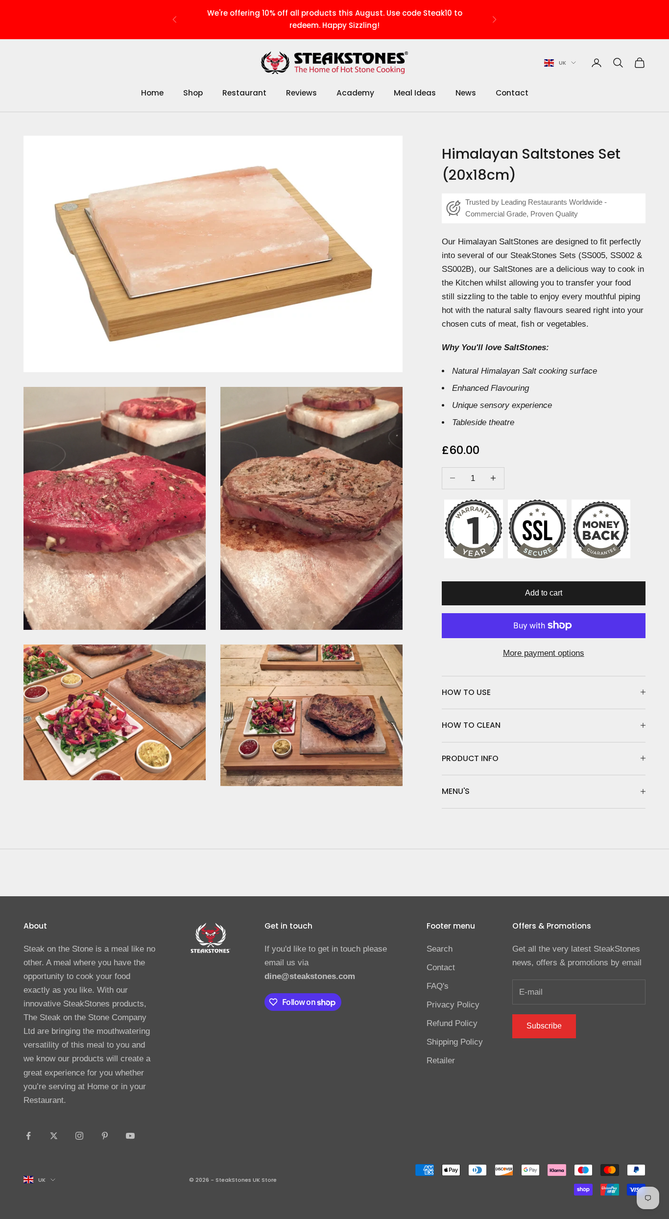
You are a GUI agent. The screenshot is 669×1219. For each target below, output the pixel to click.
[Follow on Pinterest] (105, 1136)
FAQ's (438, 986)
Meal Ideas (415, 93)
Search (440, 949)
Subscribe (544, 1026)
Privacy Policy (453, 1004)
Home (152, 93)
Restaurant (244, 93)
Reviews (301, 93)
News (465, 93)
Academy (355, 93)
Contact (512, 93)
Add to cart (543, 592)
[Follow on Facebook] (28, 1136)
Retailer (441, 1060)
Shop (193, 93)
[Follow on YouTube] (130, 1136)
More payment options (543, 652)
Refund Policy (452, 1023)
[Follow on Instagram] (79, 1136)
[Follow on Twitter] (54, 1136)
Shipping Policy (455, 1042)
